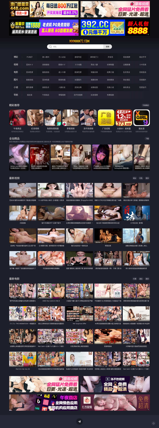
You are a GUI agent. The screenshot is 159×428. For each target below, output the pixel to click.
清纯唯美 (110, 80)
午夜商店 (45, 95)
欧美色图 (62, 80)
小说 (16, 87)
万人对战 (62, 57)
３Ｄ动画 (78, 64)
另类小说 (110, 87)
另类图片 (142, 80)
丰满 (134, 279)
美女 (134, 178)
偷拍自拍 (45, 72)
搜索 (107, 46)
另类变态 (142, 72)
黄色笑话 (126, 87)
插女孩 (29, 95)
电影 (16, 72)
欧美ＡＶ (62, 64)
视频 (16, 64)
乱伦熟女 (126, 72)
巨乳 (140, 178)
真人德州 (45, 57)
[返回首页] (153, 423)
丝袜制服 (110, 64)
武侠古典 (78, 87)
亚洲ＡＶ (29, 64)
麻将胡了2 (94, 57)
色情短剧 (110, 95)
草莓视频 (62, 95)
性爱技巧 (142, 87)
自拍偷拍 (45, 64)
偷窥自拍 (29, 80)
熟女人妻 (94, 64)
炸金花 (110, 57)
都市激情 (29, 87)
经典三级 (110, 72)
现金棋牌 (126, 57)
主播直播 (126, 64)
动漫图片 (78, 80)
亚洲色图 (45, 80)
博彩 (16, 57)
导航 (16, 94)
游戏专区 (78, 57)
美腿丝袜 (94, 80)
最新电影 (14, 278)
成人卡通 (62, 72)
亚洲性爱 (29, 72)
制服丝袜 (94, 72)
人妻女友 (62, 87)
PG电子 (30, 57)
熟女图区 (126, 80)
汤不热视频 (78, 95)
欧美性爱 (78, 72)
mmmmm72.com (79, 41)
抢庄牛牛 (142, 57)
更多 (147, 178)
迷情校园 (94, 87)
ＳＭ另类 (142, 64)
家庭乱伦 (45, 87)
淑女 (140, 279)
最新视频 (14, 178)
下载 (147, 139)
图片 (16, 79)
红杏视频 (94, 95)
